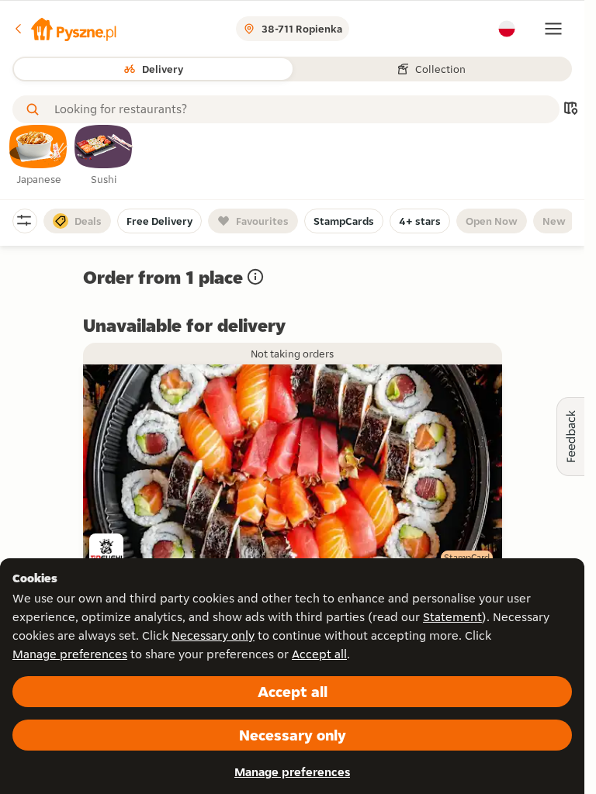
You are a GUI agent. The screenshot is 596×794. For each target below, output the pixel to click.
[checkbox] (38, 156)
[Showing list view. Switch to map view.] (570, 109)
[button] (64, 28)
